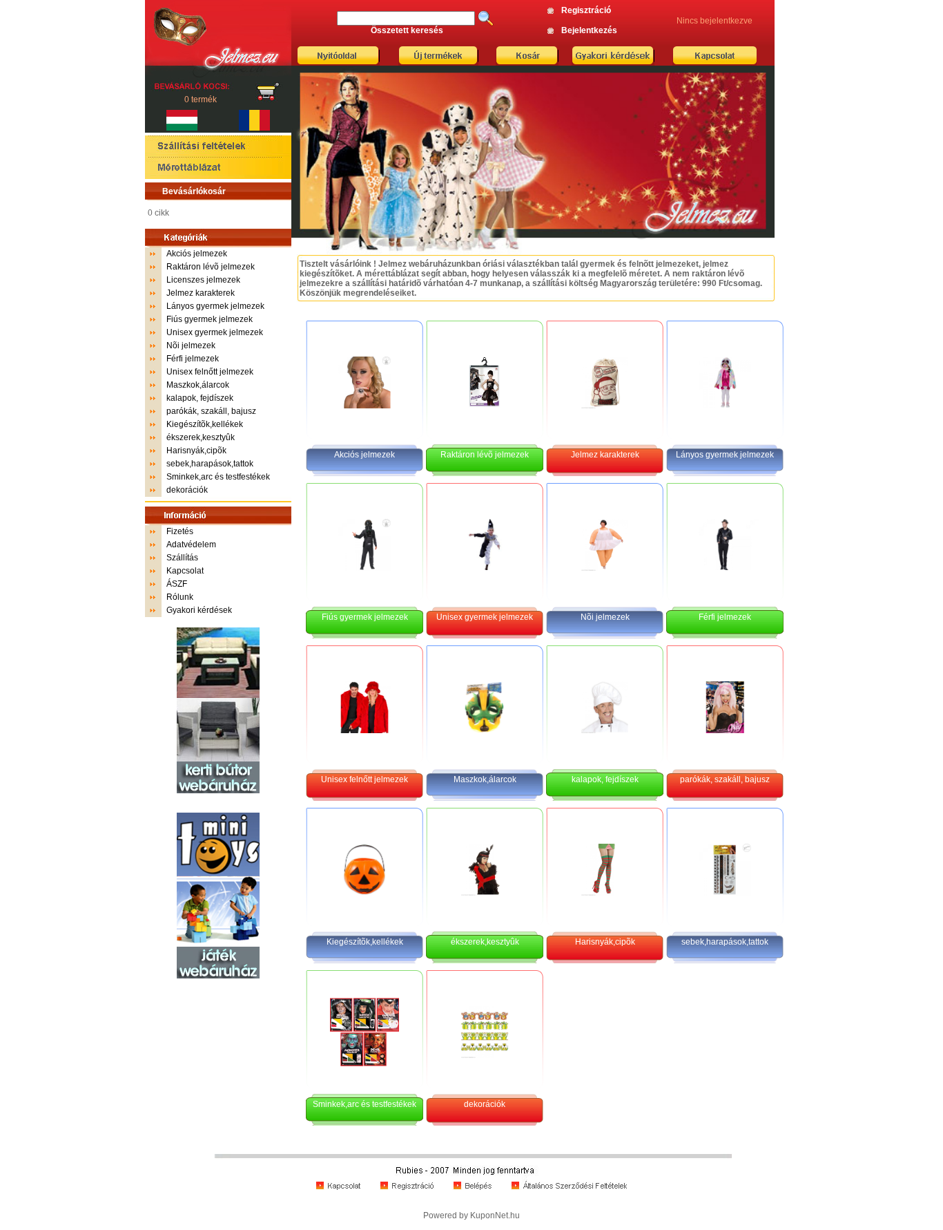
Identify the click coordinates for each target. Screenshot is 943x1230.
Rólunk (179, 597)
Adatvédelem (191, 544)
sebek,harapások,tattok (209, 464)
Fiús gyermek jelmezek (209, 319)
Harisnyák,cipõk (196, 450)
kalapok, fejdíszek (199, 398)
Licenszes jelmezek (203, 280)
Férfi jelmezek (192, 358)
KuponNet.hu (495, 1215)
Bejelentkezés (589, 30)
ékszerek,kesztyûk (200, 437)
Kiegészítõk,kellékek (204, 424)
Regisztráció (586, 10)
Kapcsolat (185, 571)
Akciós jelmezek (196, 253)
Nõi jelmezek (190, 345)
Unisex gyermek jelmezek (214, 332)
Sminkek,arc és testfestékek (218, 477)
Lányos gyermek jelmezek (215, 306)
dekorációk (187, 490)
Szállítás (182, 557)
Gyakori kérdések (199, 610)
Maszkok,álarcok (197, 385)
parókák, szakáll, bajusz (211, 411)
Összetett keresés (407, 30)
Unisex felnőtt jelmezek (209, 372)
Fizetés (179, 531)
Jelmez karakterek (200, 293)
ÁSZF (176, 584)
